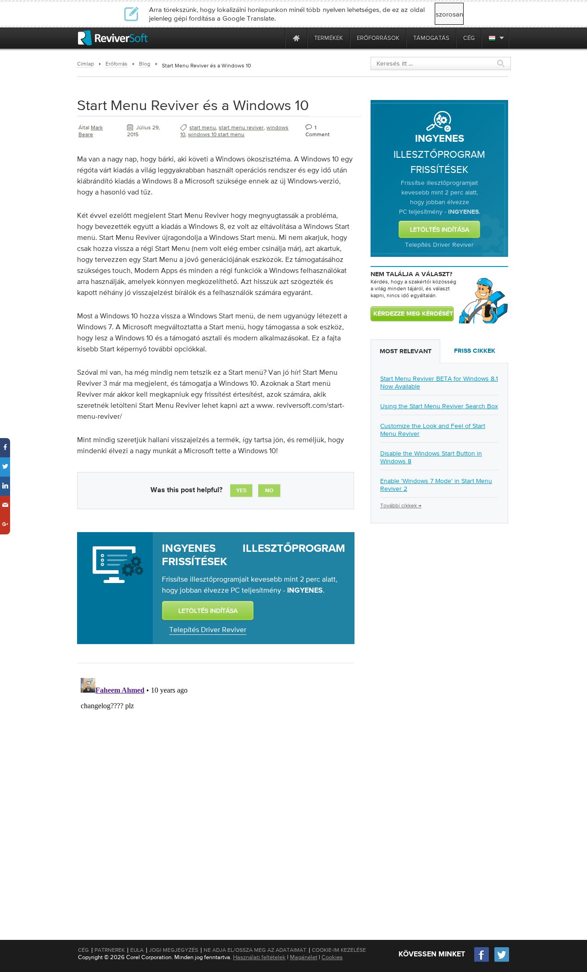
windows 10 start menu (216, 134)
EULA (137, 950)
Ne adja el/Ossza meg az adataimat (255, 950)
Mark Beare (90, 131)
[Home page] (296, 38)
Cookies (332, 957)
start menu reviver (241, 127)
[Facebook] (482, 961)
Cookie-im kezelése (339, 950)
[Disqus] (214, 789)
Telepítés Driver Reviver (207, 629)
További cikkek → (400, 505)
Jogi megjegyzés (173, 950)
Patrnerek (109, 950)
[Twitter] (501, 961)
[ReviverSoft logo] (113, 37)
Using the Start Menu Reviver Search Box (439, 406)
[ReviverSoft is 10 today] (276, 38)
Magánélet (303, 957)
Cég (83, 950)
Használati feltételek (259, 957)
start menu (202, 127)
